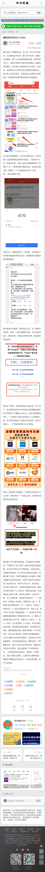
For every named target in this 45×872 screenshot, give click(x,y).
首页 (4, 32)
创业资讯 (33, 681)
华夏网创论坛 (24, 831)
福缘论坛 (22, 829)
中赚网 (6, 829)
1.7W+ (23, 725)
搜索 (38, 12)
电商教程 (10, 689)
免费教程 (11, 32)
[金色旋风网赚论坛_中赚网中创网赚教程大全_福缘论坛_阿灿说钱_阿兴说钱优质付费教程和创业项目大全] (22, 2)
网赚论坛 (14, 831)
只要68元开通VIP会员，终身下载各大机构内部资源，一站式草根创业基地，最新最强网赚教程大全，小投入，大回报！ (24, 26)
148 (34, 725)
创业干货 (21, 681)
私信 (39, 43)
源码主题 (30, 685)
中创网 (13, 829)
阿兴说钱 (12, 42)
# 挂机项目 (8, 693)
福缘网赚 (30, 829)
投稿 (19, 685)
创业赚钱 (10, 685)
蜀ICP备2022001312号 (22, 835)
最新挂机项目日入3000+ (14, 37)
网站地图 (35, 831)
